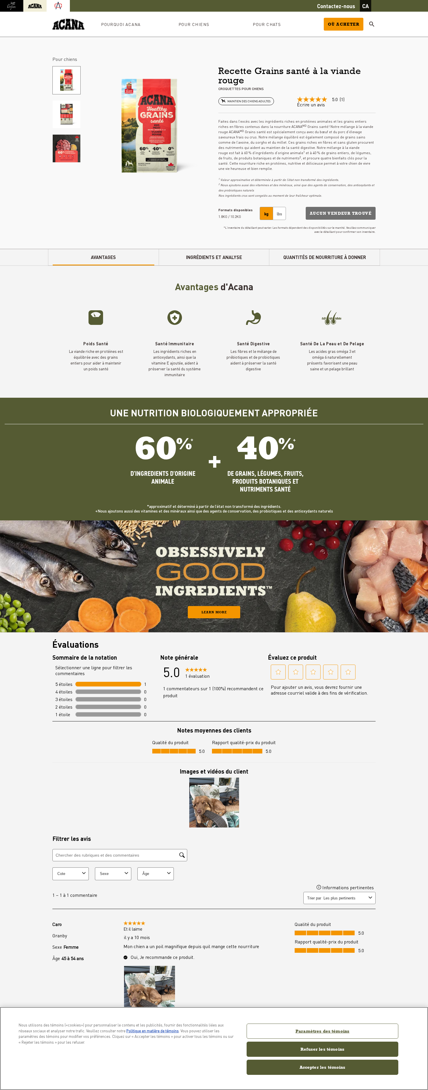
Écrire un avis (311, 104)
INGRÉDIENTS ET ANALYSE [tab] (214, 257)
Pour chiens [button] (193, 24)
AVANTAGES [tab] (103, 257)
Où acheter (343, 24)
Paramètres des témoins (322, 1031)
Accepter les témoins (323, 1067)
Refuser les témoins (322, 1049)
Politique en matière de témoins (152, 1030)
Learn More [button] (214, 612)
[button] (341, 213)
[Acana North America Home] (68, 24)
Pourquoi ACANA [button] (121, 24)
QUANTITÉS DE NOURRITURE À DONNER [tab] (324, 257)
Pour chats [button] (267, 24)
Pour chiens (64, 59)
